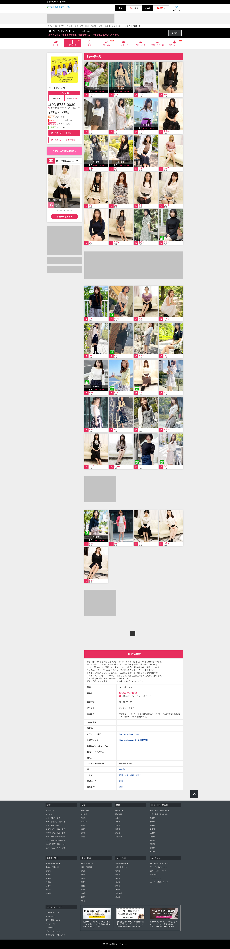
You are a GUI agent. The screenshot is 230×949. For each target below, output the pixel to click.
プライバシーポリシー (54, 931)
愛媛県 (83, 897)
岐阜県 (152, 829)
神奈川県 (84, 822)
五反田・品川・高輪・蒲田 (55, 829)
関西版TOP (119, 810)
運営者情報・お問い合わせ (55, 935)
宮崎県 (117, 889)
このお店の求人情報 (63, 151)
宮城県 (48, 871)
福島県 (48, 893)
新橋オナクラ (110, 26)
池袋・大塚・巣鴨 (52, 825)
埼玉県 (83, 818)
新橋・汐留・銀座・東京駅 (85, 26)
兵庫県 (117, 825)
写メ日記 (153, 875)
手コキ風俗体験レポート (159, 867)
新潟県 (152, 825)
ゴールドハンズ (124, 26)
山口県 (83, 886)
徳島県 (83, 893)
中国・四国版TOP (87, 863)
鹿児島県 (118, 893)
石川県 (152, 844)
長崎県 (117, 882)
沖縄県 (117, 897)
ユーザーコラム (155, 878)
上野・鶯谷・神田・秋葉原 (55, 840)
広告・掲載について (53, 920)
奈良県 (117, 833)
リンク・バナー (51, 924)
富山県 (152, 848)
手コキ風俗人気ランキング (159, 863)
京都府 (117, 822)
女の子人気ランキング (158, 871)
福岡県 (117, 871)
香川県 (83, 889)
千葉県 (83, 825)
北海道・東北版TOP (53, 863)
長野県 (152, 840)
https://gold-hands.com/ (129, 734)
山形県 (48, 886)
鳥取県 (83, 878)
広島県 (83, 871)
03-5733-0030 (63, 104)
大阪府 (117, 818)
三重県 (152, 833)
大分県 (117, 886)
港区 (121, 787)
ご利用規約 (50, 927)
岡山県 (83, 875)
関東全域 (84, 814)
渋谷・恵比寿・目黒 (53, 818)
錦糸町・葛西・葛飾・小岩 (55, 844)
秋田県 (48, 882)
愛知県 (152, 818)
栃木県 (83, 833)
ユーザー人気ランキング (159, 882)
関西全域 (118, 814)
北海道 (48, 875)
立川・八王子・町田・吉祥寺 (56, 848)
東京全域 (49, 814)
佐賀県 (117, 878)
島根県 (83, 882)
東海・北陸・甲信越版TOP (159, 810)
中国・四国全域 (86, 867)
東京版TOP (59, 26)
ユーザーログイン (52, 913)
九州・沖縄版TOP (121, 863)
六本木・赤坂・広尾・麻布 (55, 833)
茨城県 (83, 829)
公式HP (175, 33)
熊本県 (117, 875)
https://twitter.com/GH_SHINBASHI (133, 740)
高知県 (83, 901)
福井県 (152, 852)
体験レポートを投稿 (63, 133)
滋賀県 (117, 829)
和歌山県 (118, 837)
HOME (49, 26)
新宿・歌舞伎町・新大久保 (55, 822)
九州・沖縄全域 (121, 867)
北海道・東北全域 (52, 867)
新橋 (100, 26)
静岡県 (152, 822)
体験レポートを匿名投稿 (65, 140)
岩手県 (48, 889)
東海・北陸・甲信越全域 (159, 814)
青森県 (48, 878)
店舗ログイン (51, 916)
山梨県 (152, 837)
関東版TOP (85, 810)
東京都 (69, 26)
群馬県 (83, 837)
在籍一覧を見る (64, 216)
